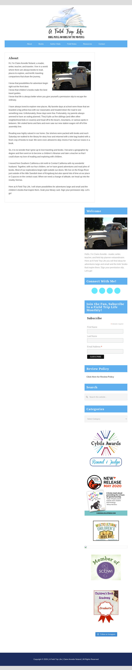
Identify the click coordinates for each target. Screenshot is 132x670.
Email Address (94, 347)
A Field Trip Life (66, 22)
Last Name (92, 336)
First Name (92, 327)
